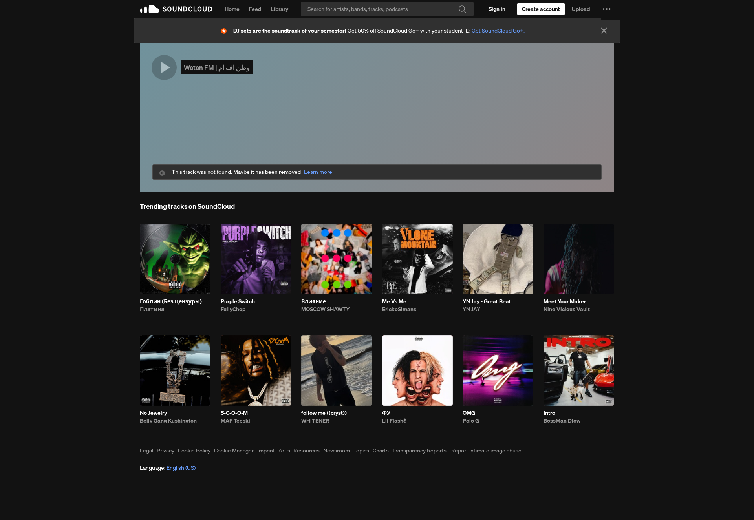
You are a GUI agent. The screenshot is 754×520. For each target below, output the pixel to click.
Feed (255, 9)
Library (279, 9)
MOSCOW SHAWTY (325, 309)
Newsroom (336, 450)
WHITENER (315, 421)
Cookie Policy (194, 450)
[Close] (604, 30)
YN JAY (471, 309)
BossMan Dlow (562, 421)
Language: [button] (168, 467)
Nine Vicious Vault (567, 309)
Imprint (266, 450)
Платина (152, 309)
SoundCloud (176, 9)
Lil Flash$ (394, 421)
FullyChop (233, 309)
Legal (146, 450)
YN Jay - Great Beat (487, 301)
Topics (361, 450)
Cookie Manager (234, 450)
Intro (549, 413)
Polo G (471, 421)
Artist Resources (299, 450)
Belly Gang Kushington (168, 421)
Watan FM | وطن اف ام (217, 67)
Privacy (165, 450)
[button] (606, 9)
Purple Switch (238, 301)
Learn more (318, 172)
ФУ (386, 413)
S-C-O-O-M (234, 413)
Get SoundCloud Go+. (498, 30)
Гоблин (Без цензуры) (171, 301)
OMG (469, 413)
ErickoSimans (399, 309)
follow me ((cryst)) (324, 413)
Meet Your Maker (565, 301)
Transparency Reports (419, 450)
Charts (381, 450)
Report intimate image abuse (486, 450)
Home (232, 9)
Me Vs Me (394, 301)
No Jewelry (153, 413)
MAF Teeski (235, 421)
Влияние (313, 301)
